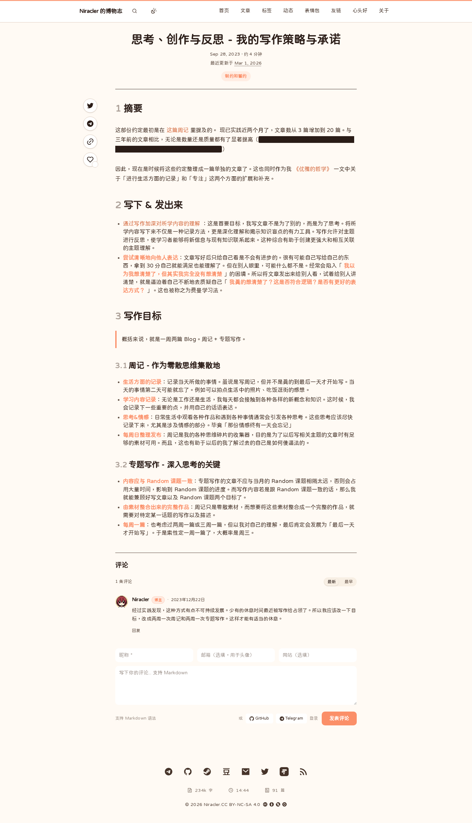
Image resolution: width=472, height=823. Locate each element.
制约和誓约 (236, 76)
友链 (336, 10)
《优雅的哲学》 (312, 169)
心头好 (360, 10)
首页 (224, 10)
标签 (267, 10)
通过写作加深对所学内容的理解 (161, 223)
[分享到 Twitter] (90, 106)
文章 (245, 10)
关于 (384, 10)
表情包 (312, 10)
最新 (332, 582)
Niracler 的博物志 (100, 11)
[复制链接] (90, 142)
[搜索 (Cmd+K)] (134, 11)
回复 (136, 630)
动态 (288, 10)
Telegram (294, 718)
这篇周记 (178, 130)
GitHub (262, 718)
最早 (349, 582)
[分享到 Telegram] (90, 124)
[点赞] (90, 160)
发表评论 (339, 718)
